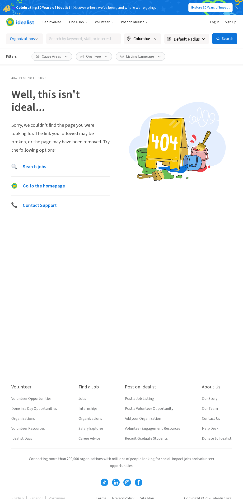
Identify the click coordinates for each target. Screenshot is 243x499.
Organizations (23, 418)
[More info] (142, 39)
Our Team (210, 408)
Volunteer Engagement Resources (152, 428)
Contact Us (211, 418)
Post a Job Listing (139, 398)
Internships (88, 408)
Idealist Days (21, 438)
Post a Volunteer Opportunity (149, 408)
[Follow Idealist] (104, 482)
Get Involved (51, 22)
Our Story (209, 398)
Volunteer (102, 22)
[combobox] (83, 39)
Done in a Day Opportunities (34, 408)
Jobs (82, 398)
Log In (214, 22)
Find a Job (76, 22)
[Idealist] (20, 22)
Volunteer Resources (28, 428)
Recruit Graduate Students (146, 438)
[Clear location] (154, 38)
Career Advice (89, 438)
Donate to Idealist (217, 438)
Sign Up (230, 22)
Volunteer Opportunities (31, 398)
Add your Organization (143, 418)
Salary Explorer (91, 428)
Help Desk (210, 428)
